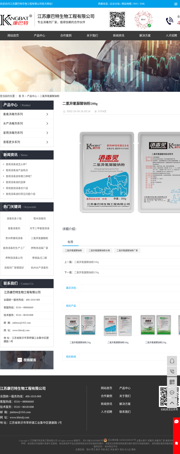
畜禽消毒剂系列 (13, 114)
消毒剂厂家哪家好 (14, 267)
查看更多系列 (11, 142)
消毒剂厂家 (159, 440)
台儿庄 (127, 449)
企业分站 (115, 3)
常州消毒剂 (39, 218)
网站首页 (13, 35)
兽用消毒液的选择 (15, 182)
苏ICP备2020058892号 (93, 440)
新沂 (98, 449)
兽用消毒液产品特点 (16, 170)
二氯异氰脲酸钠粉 (49, 96)
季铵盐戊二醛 (39, 258)
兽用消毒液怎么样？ (16, 164)
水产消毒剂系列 (13, 123)
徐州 (88, 449)
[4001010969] (172, 371)
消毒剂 (150, 440)
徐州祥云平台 (110, 446)
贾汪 (93, 449)
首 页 (21, 96)
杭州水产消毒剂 (39, 267)
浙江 (107, 449)
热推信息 (103, 3)
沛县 (103, 449)
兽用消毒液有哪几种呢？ (19, 176)
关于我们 (92, 35)
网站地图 (126, 3)
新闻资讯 (118, 35)
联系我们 (125, 411)
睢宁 (117, 449)
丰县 (112, 449)
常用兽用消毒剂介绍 (16, 188)
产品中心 (39, 35)
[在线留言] (172, 392)
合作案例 (66, 35)
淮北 (122, 449)
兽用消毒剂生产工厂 (14, 248)
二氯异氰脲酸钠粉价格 (99, 250)
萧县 (133, 449)
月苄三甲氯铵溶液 (39, 228)
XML (142, 3)
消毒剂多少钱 (14, 218)
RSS (135, 3)
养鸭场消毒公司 (14, 258)
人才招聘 (106, 411)
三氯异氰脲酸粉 (39, 238)
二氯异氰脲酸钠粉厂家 (127, 250)
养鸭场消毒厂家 (39, 248)
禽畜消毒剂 (14, 228)
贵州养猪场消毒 (14, 238)
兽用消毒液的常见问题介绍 (20, 194)
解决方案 (145, 35)
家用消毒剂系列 (13, 132)
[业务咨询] (172, 361)
